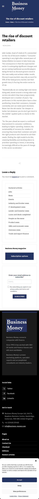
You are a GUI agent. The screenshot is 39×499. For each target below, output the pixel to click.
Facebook (10, 394)
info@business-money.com (15, 426)
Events (11, 199)
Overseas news (14, 230)
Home (7, 22)
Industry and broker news (19, 203)
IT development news (17, 207)
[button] (36, 461)
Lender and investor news (19, 211)
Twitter (10, 389)
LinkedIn (10, 398)
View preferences (19, 491)
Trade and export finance (19, 234)
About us (5, 439)
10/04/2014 (7, 46)
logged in (15, 177)
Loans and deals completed (19, 215)
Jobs (10, 192)
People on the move (16, 219)
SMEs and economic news (19, 226)
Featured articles (15, 188)
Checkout (6, 447)
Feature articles (8, 455)
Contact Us (6, 443)
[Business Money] (19, 6)
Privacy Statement (23, 496)
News (12, 22)
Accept (19, 480)
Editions (5, 451)
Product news (14, 222)
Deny (19, 486)
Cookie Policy (13, 496)
